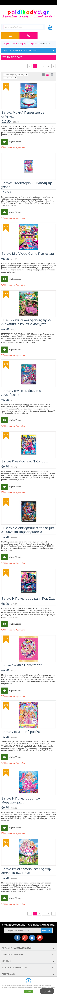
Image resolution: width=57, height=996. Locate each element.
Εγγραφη (46, 931)
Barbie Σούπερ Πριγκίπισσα (21, 665)
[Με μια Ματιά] (4, 142)
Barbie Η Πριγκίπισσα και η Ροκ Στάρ (28, 598)
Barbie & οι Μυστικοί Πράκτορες (24, 461)
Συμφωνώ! (28, 991)
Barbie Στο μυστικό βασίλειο (21, 732)
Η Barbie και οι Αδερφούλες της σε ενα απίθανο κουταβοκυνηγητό (26, 322)
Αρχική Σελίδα (10, 43)
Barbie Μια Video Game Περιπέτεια (27, 253)
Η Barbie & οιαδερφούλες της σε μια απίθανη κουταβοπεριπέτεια (27, 530)
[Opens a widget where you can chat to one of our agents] (47, 991)
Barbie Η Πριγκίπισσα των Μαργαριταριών (20, 800)
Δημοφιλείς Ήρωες (28, 43)
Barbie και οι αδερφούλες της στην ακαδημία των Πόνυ (26, 871)
